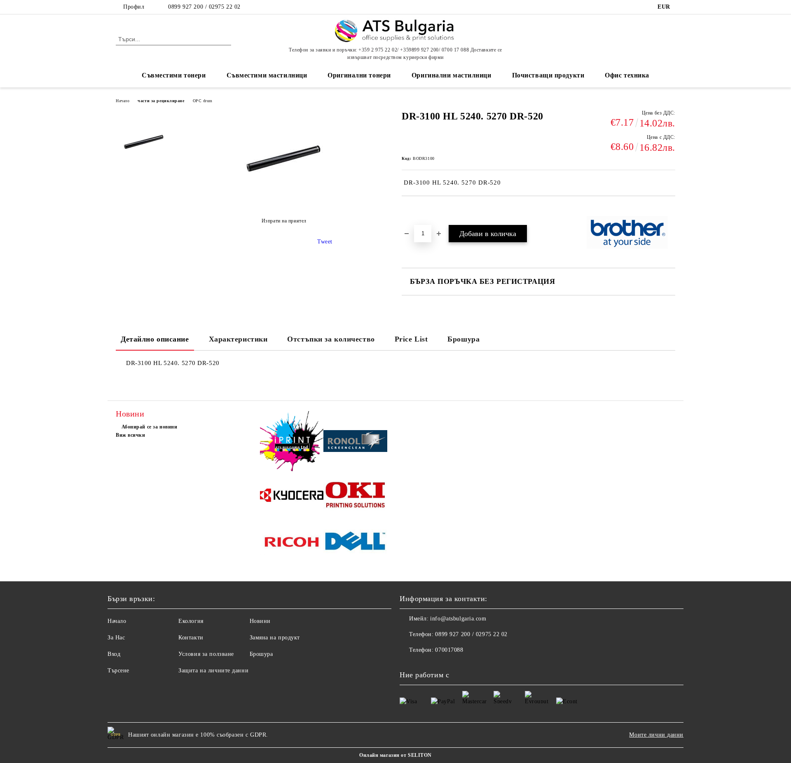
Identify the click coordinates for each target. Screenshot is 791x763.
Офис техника (627, 75)
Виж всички (130, 435)
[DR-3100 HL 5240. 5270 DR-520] (144, 140)
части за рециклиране (161, 100)
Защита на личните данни (213, 670)
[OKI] (355, 496)
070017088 (449, 650)
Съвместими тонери (174, 75)
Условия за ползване (206, 654)
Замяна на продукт (275, 637)
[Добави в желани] (418, 210)
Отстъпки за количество (330, 339)
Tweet (324, 242)
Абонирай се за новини (149, 427)
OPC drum (203, 100)
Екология (190, 621)
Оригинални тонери (359, 75)
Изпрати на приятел (284, 221)
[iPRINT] (292, 442)
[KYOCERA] (292, 497)
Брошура (463, 339)
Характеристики (238, 339)
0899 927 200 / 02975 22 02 (204, 7)
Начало (122, 100)
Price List (411, 339)
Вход (114, 654)
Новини (260, 621)
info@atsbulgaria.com (458, 619)
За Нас (116, 637)
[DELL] (355, 543)
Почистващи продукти (548, 75)
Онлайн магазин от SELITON (395, 755)
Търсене (118, 670)
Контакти (190, 637)
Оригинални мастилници (451, 75)
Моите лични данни (656, 735)
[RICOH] (292, 543)
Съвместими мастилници (267, 75)
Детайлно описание (155, 339)
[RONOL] (355, 442)
